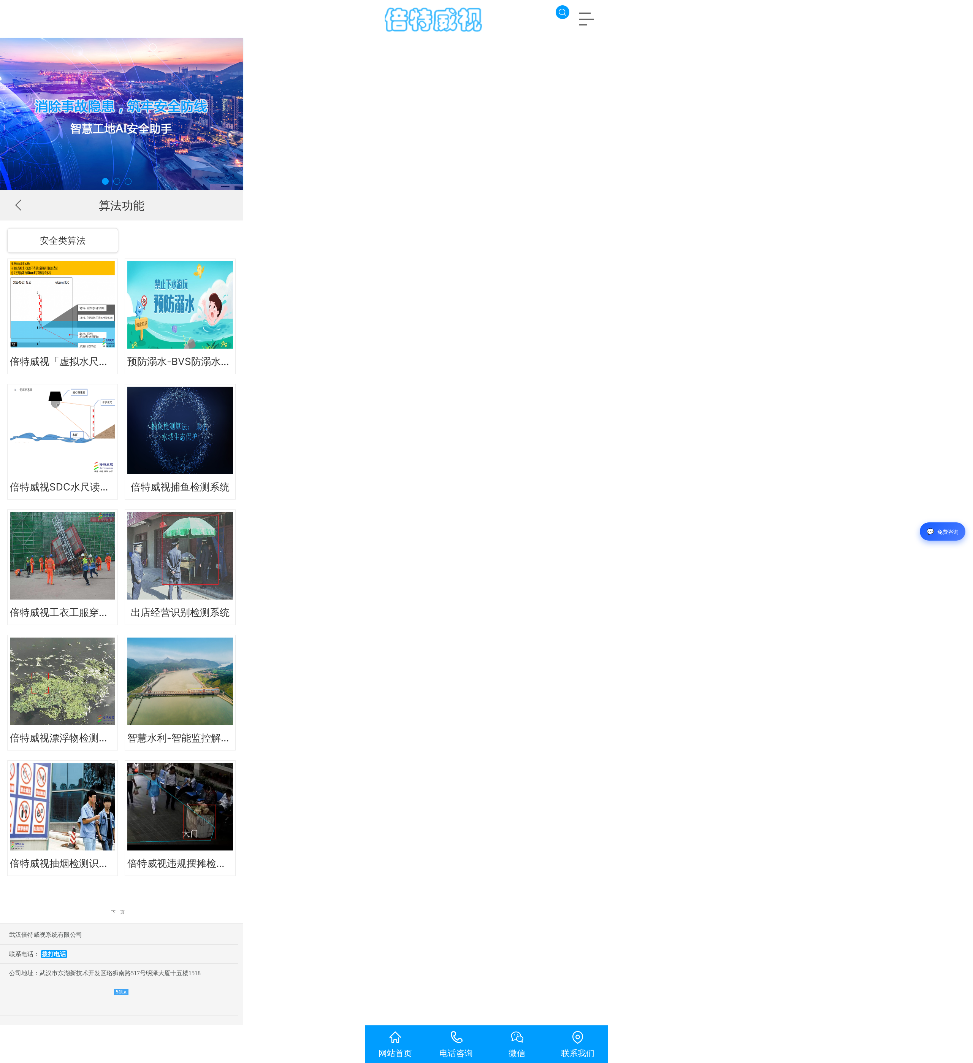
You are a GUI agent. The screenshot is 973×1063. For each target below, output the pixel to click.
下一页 (118, 912)
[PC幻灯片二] (121, 114)
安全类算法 (63, 240)
